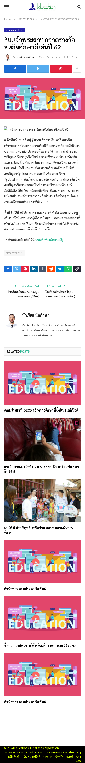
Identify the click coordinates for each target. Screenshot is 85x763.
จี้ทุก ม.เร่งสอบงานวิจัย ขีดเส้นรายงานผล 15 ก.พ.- (40, 645)
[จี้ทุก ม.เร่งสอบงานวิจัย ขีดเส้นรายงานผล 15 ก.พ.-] (42, 618)
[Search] (79, 6)
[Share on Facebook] (15, 69)
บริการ (44, 752)
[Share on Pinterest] (61, 69)
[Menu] (6, 6)
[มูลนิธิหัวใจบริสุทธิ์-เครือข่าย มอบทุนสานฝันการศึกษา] (42, 500)
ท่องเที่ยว (56, 752)
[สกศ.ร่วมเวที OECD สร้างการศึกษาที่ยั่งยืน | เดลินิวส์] (42, 383)
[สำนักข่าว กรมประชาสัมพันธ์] (42, 561)
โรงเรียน (20, 752)
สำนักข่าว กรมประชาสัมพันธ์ (25, 589)
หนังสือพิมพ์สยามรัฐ (49, 240)
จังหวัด (59, 756)
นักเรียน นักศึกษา (26, 57)
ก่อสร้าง (32, 752)
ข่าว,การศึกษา (14, 252)
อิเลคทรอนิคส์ (31, 756)
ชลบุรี (69, 756)
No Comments (51, 57)
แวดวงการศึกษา (15, 30)
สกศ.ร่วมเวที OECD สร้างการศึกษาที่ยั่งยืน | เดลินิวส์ (41, 410)
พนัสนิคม (70, 752)
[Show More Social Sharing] (77, 69)
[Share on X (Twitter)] (38, 69)
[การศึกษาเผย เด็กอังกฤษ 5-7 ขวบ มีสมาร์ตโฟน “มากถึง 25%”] (42, 439)
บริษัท (9, 752)
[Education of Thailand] (42, 6)
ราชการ (47, 756)
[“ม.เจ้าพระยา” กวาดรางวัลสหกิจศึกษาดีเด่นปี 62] (42, 98)
